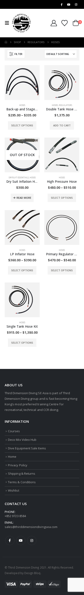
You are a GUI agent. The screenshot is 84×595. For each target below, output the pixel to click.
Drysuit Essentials (19, 177)
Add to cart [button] (62, 125)
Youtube (20, 540)
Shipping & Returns (21, 473)
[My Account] (54, 23)
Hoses (22, 105)
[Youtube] (69, 4)
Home (12, 456)
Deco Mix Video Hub (22, 440)
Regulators (65, 105)
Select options (22, 125)
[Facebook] (61, 4)
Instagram (31, 540)
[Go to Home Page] (6, 42)
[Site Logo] (21, 23)
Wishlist (13, 490)
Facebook (9, 540)
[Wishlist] (64, 23)
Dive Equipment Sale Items (27, 448)
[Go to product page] (22, 82)
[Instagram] (76, 4)
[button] (8, 23)
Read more (24, 197)
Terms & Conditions (22, 482)
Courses (14, 431)
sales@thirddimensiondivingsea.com (31, 527)
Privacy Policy (17, 465)
